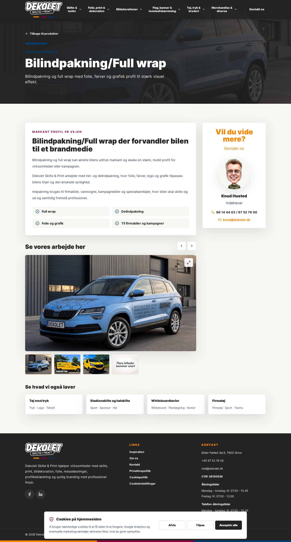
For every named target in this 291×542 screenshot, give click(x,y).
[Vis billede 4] (125, 364)
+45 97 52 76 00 (213, 460)
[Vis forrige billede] (181, 246)
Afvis (172, 525)
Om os (133, 458)
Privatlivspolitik (140, 471)
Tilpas (200, 525)
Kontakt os (256, 9)
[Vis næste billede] (191, 246)
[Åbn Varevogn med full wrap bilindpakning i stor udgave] (110, 303)
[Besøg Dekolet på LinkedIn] (40, 494)
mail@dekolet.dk (212, 468)
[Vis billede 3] (96, 364)
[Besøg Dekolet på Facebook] (29, 494)
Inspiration (136, 452)
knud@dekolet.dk (236, 220)
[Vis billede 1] (38, 364)
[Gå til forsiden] (43, 9)
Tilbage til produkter (44, 33)
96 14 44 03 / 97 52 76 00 (236, 212)
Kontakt (134, 464)
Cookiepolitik (138, 477)
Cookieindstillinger (142, 483)
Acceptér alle (228, 525)
